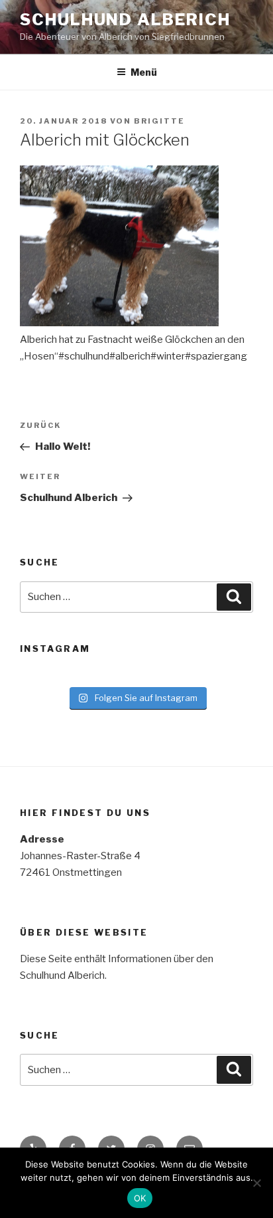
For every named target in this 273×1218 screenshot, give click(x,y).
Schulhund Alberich (125, 19)
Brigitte (159, 121)
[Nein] (256, 1182)
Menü (144, 72)
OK (140, 1198)
